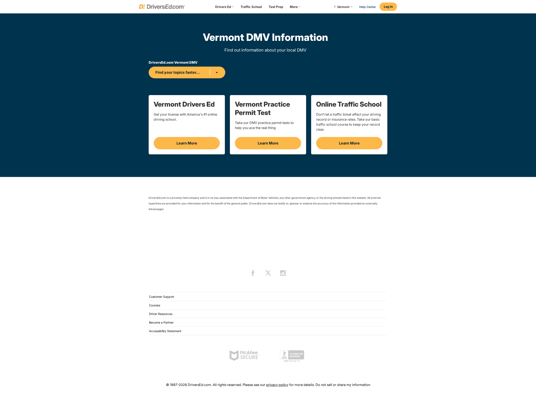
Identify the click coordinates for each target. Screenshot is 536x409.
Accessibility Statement (165, 331)
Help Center (367, 7)
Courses (154, 305)
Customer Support (161, 296)
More (294, 7)
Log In (388, 7)
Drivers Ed (223, 7)
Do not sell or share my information (343, 385)
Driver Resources (160, 314)
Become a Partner (161, 322)
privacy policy (277, 385)
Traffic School (251, 7)
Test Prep (276, 7)
